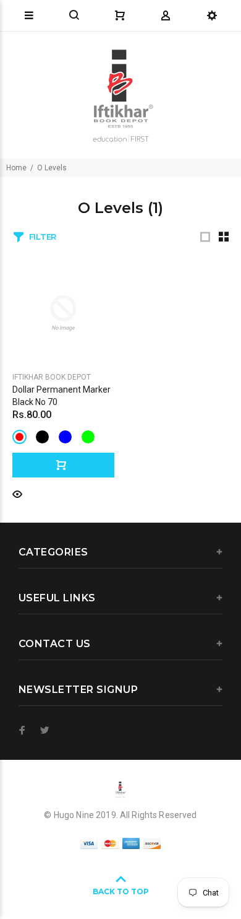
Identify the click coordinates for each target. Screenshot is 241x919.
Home (16, 167)
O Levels (52, 167)
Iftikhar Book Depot (51, 377)
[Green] (88, 436)
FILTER (42, 237)
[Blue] (65, 436)
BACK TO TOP (121, 891)
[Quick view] (17, 493)
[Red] (19, 436)
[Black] (42, 436)
